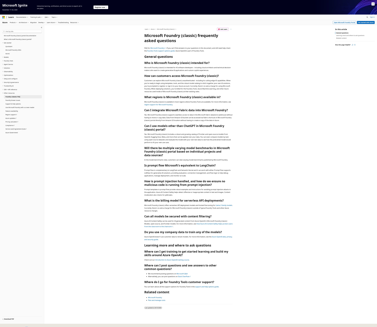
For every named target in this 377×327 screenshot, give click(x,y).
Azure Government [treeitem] (11, 133)
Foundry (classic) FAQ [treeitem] (12, 97)
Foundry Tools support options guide (161, 51)
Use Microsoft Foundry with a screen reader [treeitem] (19, 107)
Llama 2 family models (224, 205)
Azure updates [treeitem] (10, 118)
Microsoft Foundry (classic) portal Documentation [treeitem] (20, 36)
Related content (341, 38)
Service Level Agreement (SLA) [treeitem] (15, 129)
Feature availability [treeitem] (11, 111)
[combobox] (22, 31)
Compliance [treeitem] (9, 125)
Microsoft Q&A (182, 274)
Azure (153, 29)
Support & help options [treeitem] (13, 104)
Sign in (372, 17)
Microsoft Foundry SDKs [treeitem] (13, 50)
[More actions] (231, 29)
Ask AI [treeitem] (7, 54)
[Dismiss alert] (373, 4)
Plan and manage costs (156, 300)
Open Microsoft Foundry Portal (344, 22)
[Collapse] (41, 27)
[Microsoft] (3, 17)
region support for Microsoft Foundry (158, 105)
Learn (146, 29)
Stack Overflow (183, 276)
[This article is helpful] (352, 45)
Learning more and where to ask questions (350, 35)
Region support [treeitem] (10, 115)
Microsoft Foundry (157, 48)
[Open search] (367, 17)
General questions (342, 33)
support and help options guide (207, 287)
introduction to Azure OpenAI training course (172, 260)
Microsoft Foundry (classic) (166, 29)
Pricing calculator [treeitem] (11, 122)
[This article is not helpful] (355, 45)
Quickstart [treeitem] (8, 46)
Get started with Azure (366, 22)
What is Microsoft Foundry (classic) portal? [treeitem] (18, 39)
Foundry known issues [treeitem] (12, 100)
